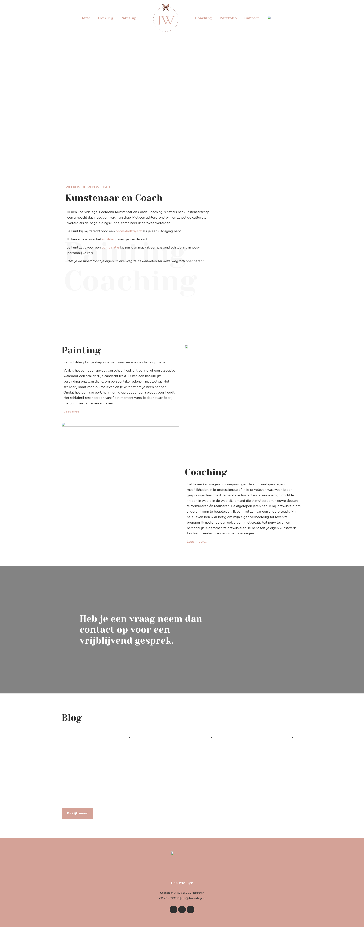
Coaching (203, 18)
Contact (251, 18)
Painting (128, 18)
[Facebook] (182, 909)
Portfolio (228, 18)
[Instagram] (190, 909)
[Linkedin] (173, 909)
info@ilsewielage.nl (193, 898)
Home (85, 18)
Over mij (105, 18)
